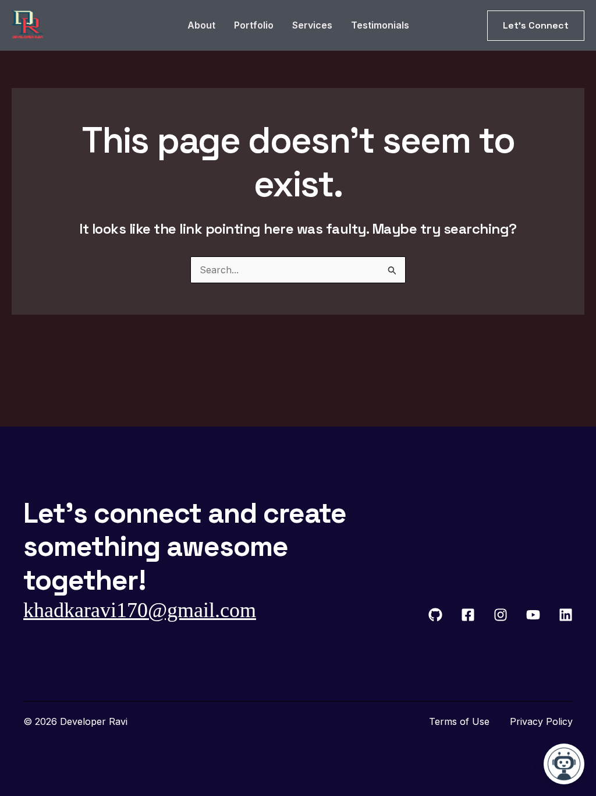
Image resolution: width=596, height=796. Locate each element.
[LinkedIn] (566, 615)
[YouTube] (533, 615)
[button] (535, 25)
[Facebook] (468, 615)
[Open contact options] (564, 764)
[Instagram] (501, 615)
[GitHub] (435, 615)
